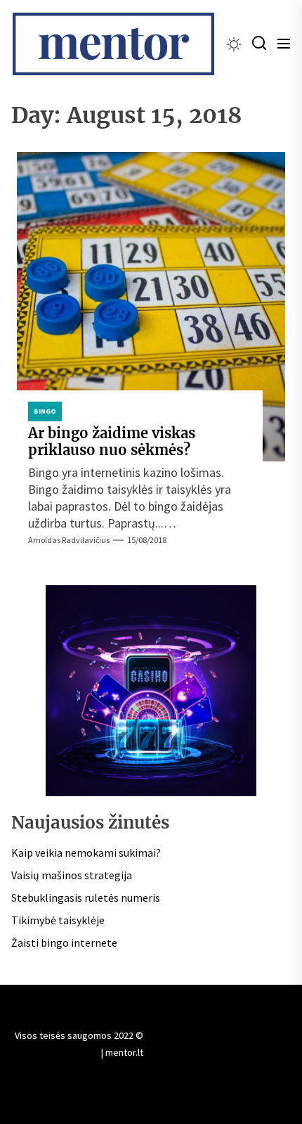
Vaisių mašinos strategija (71, 875)
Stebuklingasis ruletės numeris (85, 897)
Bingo (45, 411)
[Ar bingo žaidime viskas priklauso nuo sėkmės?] (151, 306)
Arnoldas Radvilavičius (69, 540)
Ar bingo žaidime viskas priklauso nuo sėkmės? (111, 441)
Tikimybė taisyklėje (58, 920)
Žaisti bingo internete (64, 942)
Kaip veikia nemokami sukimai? (86, 852)
